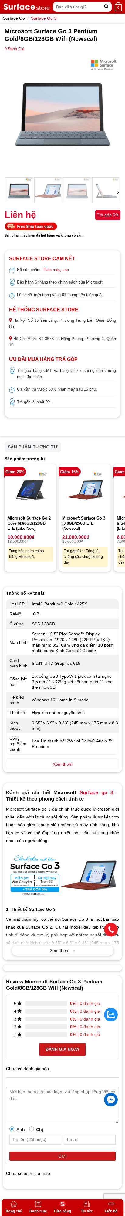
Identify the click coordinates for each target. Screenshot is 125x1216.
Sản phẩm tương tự (33, 446)
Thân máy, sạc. (56, 269)
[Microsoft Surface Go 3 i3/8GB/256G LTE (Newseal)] (85, 490)
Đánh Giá (14, 49)
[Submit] (106, 7)
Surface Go (14, 18)
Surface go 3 (96, 792)
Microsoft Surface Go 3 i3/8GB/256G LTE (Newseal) (83, 523)
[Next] (110, 114)
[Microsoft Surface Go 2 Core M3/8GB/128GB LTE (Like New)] (30, 490)
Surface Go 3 (43, 18)
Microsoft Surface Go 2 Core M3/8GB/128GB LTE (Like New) (29, 523)
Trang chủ (13, 1211)
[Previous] (14, 114)
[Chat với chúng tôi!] (111, 1099)
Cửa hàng (62, 1211)
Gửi (62, 1156)
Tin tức (87, 1211)
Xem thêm (59, 950)
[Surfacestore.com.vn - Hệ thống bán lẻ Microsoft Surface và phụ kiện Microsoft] (26, 6)
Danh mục (38, 1211)
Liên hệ (111, 1211)
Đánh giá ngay (62, 1049)
